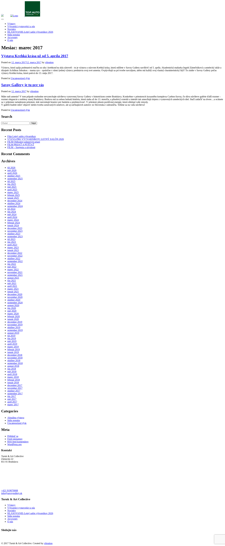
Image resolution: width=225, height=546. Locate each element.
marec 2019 (13, 346)
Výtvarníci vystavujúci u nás (21, 26)
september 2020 (15, 302)
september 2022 (15, 261)
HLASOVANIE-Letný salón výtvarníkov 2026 (30, 32)
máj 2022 (11, 266)
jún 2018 (11, 368)
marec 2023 (13, 247)
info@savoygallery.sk (11, 493)
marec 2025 (13, 192)
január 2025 (13, 198)
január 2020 (13, 319)
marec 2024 (13, 220)
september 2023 (15, 236)
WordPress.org (14, 444)
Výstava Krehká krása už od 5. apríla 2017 (34, 56)
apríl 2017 (12, 402)
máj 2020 (11, 311)
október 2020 (13, 300)
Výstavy (11, 23)
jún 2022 (11, 264)
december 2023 (14, 228)
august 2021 (13, 278)
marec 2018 (13, 377)
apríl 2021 (12, 286)
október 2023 (13, 233)
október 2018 (13, 360)
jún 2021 (11, 280)
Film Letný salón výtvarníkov (21, 136)
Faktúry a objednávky (11, 540)
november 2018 (14, 357)
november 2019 (14, 324)
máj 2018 (11, 371)
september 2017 (15, 393)
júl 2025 (11, 181)
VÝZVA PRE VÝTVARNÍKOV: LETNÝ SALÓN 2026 (35, 139)
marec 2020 (13, 313)
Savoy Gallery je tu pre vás (22, 85)
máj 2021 (11, 283)
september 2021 (15, 275)
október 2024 (13, 203)
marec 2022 (13, 269)
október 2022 (13, 258)
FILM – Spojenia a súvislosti (21, 147)
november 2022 (14, 255)
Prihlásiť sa (12, 436)
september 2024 (15, 206)
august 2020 (13, 305)
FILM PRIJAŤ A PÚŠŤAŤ (20, 144)
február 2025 (13, 195)
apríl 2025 (12, 189)
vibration (49, 62)
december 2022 (14, 253)
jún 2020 (11, 308)
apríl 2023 (12, 244)
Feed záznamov (14, 439)
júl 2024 (11, 209)
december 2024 (14, 200)
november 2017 (14, 388)
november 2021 (14, 272)
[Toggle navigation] (2, 19)
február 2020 (13, 316)
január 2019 (13, 352)
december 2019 (14, 322)
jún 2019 (11, 338)
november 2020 (14, 297)
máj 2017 (11, 399)
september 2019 (15, 330)
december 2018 (14, 355)
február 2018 (13, 379)
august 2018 (13, 366)
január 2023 (13, 250)
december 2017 (14, 385)
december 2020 (14, 294)
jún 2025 (11, 184)
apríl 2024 (12, 217)
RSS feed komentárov (18, 441)
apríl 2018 (12, 374)
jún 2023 (11, 242)
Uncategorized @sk (20, 78)
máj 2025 (11, 187)
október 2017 (13, 391)
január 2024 (13, 225)
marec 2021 (13, 289)
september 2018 (15, 363)
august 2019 (13, 333)
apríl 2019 (12, 344)
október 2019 (13, 327)
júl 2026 (11, 167)
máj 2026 (11, 170)
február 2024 (13, 222)
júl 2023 (11, 239)
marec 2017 (13, 404)
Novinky (11, 29)
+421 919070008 (9, 490)
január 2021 (13, 291)
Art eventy (12, 37)
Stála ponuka (13, 34)
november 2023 (14, 231)
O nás (10, 40)
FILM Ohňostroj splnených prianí (23, 142)
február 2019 (13, 349)
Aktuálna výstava (15, 417)
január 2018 (13, 382)
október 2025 (13, 176)
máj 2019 (11, 341)
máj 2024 (11, 214)
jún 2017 (11, 396)
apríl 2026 (12, 173)
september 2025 (15, 178)
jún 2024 (11, 211)
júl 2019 (11, 335)
